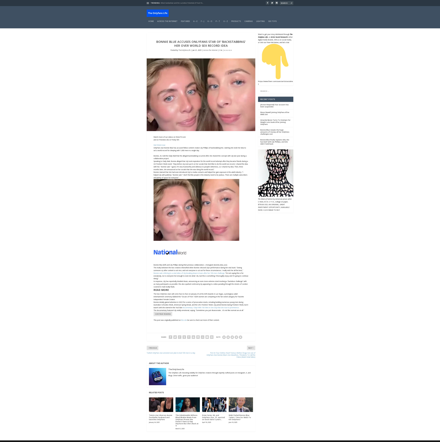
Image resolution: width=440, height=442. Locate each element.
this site (184, 320)
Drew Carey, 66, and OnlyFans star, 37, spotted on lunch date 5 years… (213, 417)
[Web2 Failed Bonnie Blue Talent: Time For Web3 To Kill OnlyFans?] (241, 404)
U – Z (225, 21)
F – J (202, 21)
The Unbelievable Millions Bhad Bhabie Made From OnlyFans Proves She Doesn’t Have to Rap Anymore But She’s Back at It (187, 420)
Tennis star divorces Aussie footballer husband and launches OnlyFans (160, 417)
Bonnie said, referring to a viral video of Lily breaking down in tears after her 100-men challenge (189, 273)
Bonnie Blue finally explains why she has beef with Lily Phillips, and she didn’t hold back (274, 142)
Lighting (260, 21)
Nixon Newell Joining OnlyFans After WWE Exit (274, 113)
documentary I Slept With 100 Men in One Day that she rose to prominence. (211, 307)
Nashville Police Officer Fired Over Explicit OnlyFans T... (181, 3)
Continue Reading (163, 314)
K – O (210, 21)
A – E (195, 21)
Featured (185, 21)
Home (151, 21)
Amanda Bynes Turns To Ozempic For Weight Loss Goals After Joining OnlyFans (275, 122)
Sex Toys (272, 21)
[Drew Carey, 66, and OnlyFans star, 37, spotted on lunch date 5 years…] (214, 404)
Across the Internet (167, 21)
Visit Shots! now (159, 145)
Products (236, 21)
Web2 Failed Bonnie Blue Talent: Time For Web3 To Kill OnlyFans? (240, 417)
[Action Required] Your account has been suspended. (274, 106)
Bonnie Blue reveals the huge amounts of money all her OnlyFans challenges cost (274, 132)
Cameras (248, 21)
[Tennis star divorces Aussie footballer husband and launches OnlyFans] (161, 404)
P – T (218, 21)
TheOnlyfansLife (184, 50)
